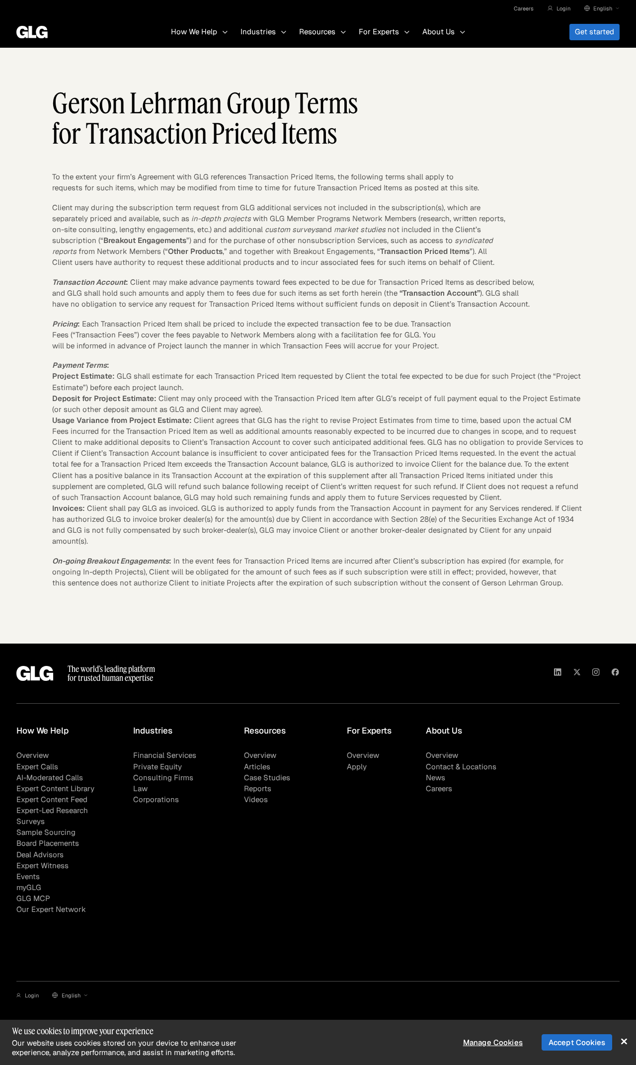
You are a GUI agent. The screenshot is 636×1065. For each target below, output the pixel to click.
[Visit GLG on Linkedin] (558, 673)
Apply (357, 766)
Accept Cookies (577, 1042)
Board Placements (47, 843)
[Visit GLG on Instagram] (596, 673)
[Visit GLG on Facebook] (615, 673)
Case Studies (267, 777)
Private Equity (157, 766)
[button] (559, 8)
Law (140, 788)
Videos (256, 799)
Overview (32, 755)
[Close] (624, 1041)
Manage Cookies (493, 1042)
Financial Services (164, 755)
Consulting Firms (163, 777)
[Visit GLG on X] (577, 673)
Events (28, 876)
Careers (524, 8)
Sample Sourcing (46, 832)
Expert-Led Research (52, 810)
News (435, 777)
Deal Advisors (40, 854)
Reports (257, 788)
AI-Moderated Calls (49, 777)
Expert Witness (42, 865)
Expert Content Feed (51, 799)
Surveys (30, 821)
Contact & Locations (461, 766)
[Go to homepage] (35, 673)
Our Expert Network (51, 909)
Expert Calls (37, 766)
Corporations (156, 799)
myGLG (28, 887)
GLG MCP (33, 898)
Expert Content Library (55, 788)
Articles (257, 766)
